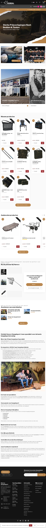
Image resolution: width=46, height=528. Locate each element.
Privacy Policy (26, 504)
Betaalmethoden (27, 506)
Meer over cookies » (40, 525)
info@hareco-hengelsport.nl (6, 507)
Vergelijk (4, 171)
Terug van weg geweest (14, 317)
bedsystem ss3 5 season (7, 238)
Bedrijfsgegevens (27, 500)
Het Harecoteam (27, 495)
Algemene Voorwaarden (28, 502)
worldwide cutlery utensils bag (37, 162)
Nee (35, 525)
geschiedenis (36, 434)
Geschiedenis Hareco (28, 491)
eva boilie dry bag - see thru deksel (7, 134)
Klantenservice (5, 472)
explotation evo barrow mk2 (28, 238)
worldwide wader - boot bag (7, 190)
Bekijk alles (22, 323)
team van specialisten (23, 396)
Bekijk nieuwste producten (22, 205)
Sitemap (25, 515)
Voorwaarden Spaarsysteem (26, 498)
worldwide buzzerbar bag (22, 190)
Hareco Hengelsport (5, 340)
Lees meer (10, 313)
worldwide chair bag (21, 161)
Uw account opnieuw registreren (28, 485)
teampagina (6, 426)
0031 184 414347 (6, 504)
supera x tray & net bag (38, 133)
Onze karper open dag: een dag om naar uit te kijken (14, 311)
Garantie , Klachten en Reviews (28, 512)
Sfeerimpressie (27, 493)
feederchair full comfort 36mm (23, 134)
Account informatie (39, 484)
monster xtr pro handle (7, 161)
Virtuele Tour (26, 489)
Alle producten (38, 492)
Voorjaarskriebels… (36, 310)
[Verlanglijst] (39, 2)
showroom (9, 350)
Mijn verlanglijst (38, 488)
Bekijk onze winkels (6, 474)
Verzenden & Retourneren (26, 509)
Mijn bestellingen (38, 486)
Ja (30, 525)
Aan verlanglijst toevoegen (33, 288)
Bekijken (33, 284)
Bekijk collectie (22, 252)
